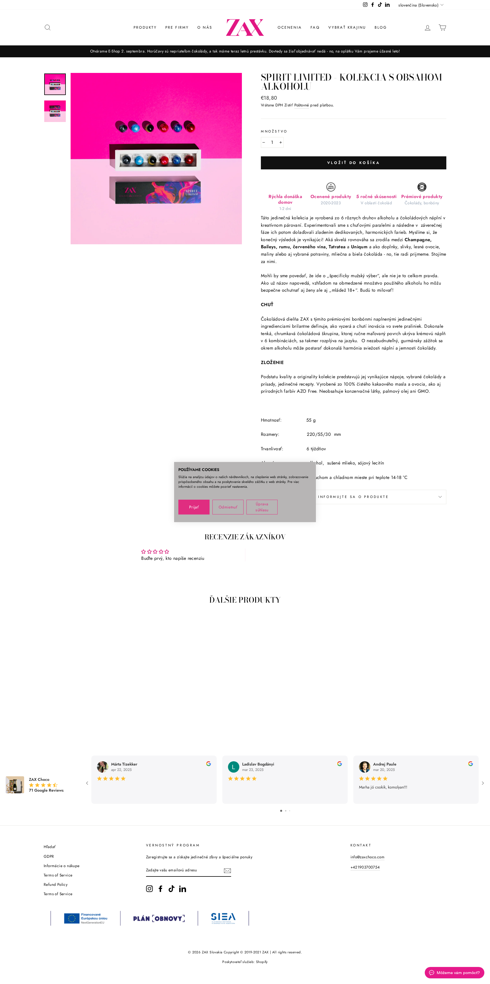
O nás (204, 27)
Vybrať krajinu (347, 27)
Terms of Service (58, 875)
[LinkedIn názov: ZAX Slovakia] (182, 888)
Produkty (145, 27)
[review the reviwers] (208, 765)
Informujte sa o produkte (353, 496)
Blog (381, 27)
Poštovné (301, 105)
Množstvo (274, 131)
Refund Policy (55, 884)
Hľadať (50, 847)
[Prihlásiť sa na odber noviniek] (227, 870)
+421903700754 (365, 867)
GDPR (49, 856)
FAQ (315, 27)
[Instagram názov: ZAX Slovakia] (149, 888)
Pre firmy (177, 27)
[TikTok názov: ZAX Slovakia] (171, 888)
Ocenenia (290, 27)
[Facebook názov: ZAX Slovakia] (160, 888)
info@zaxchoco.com (367, 857)
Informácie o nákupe (62, 866)
